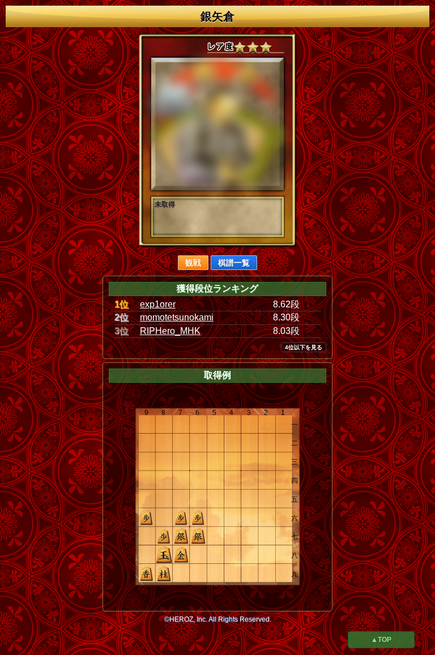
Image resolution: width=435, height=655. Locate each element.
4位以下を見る (303, 347)
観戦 (193, 262)
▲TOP (381, 640)
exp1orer (158, 304)
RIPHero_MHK (170, 331)
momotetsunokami (177, 317)
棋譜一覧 (234, 262)
